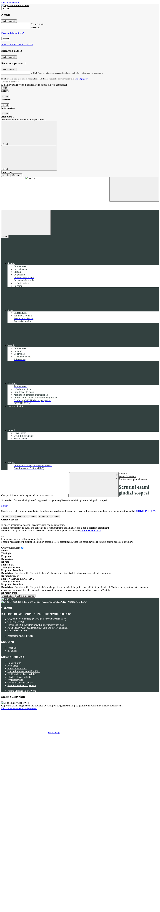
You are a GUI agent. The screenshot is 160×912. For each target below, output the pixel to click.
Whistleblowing (15, 679)
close (4, 236)
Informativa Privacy (17, 668)
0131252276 (18, 622)
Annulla (5, 175)
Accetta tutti (8, 596)
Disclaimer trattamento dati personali (19, 708)
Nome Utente (37, 24)
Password (35, 27)
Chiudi (5, 96)
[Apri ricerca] (134, 189)
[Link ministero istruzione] (15, 5)
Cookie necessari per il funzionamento (20, 539)
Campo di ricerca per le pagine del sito (20, 495)
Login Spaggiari (81, 79)
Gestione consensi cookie (20, 682)
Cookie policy (14, 663)
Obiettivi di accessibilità (19, 677)
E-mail (34, 72)
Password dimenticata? (12, 33)
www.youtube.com (11, 547)
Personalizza (8, 516)
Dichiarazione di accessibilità (22, 674)
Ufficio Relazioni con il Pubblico (24, 671)
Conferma (16, 175)
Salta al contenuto (10, 2)
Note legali (13, 665)
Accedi (5, 8)
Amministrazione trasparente (22, 685)
